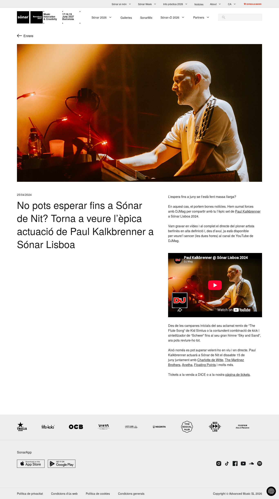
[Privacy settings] (271, 491)
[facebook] (235, 464)
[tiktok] (226, 464)
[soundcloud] (251, 464)
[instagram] (218, 464)
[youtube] (243, 464)
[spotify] (259, 464)
